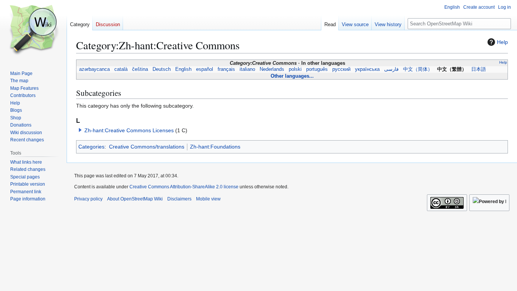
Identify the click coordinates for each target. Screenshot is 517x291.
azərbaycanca (94, 69)
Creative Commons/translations (146, 147)
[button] (80, 130)
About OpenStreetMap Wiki (135, 199)
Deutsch (161, 69)
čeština (140, 69)
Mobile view (208, 199)
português (317, 69)
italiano (247, 69)
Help (502, 42)
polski (295, 69)
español (205, 69)
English (183, 69)
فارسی (391, 69)
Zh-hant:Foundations (215, 147)
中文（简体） (418, 69)
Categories (91, 147)
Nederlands (272, 69)
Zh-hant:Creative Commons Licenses (129, 130)
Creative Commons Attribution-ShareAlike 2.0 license (183, 186)
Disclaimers (179, 199)
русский (341, 69)
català (121, 69)
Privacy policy (88, 199)
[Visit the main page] (33, 30)
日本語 (478, 69)
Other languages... (292, 76)
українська (367, 69)
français (226, 69)
